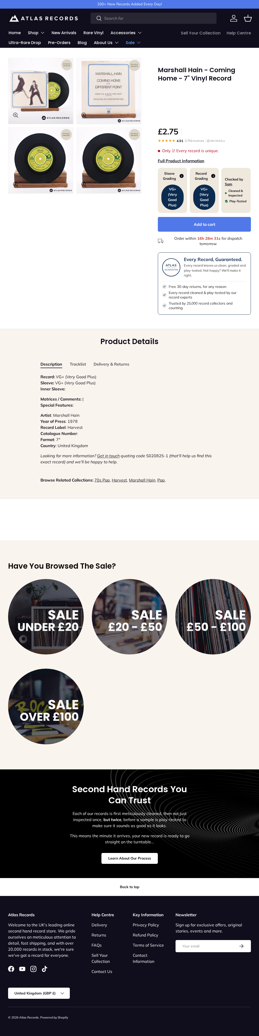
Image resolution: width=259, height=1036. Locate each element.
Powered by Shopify (54, 1017)
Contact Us (102, 971)
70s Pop (102, 480)
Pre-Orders (59, 43)
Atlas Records (29, 1017)
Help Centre (239, 33)
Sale (130, 43)
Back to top (129, 887)
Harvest (119, 480)
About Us (103, 43)
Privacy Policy (146, 924)
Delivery (99, 924)
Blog (82, 43)
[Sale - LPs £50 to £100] (213, 617)
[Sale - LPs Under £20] (46, 617)
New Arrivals (64, 33)
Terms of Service (148, 945)
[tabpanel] (129, 419)
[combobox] (154, 18)
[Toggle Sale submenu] (139, 42)
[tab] (51, 364)
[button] (247, 18)
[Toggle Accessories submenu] (140, 33)
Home (15, 33)
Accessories (123, 33)
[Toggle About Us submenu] (117, 42)
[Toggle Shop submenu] (42, 33)
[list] (76, 127)
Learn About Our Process (129, 858)
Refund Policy (145, 935)
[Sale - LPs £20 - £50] (129, 617)
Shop (33, 33)
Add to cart (204, 224)
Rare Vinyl (93, 33)
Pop (161, 480)
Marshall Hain (142, 480)
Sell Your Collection (201, 33)
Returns (99, 935)
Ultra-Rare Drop (25, 43)
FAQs (97, 945)
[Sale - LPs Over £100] (46, 706)
